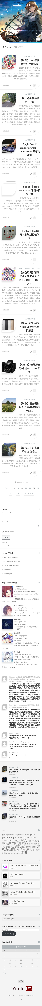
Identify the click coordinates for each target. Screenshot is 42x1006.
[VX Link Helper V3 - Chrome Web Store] (5, 869)
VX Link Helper (17, 874)
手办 (12, 847)
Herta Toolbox (17, 901)
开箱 (3, 847)
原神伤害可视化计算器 (14, 843)
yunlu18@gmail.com (20, 589)
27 (21, 967)
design (17, 834)
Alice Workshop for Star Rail (23, 892)
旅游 (22, 846)
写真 (24, 840)
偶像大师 (17, 841)
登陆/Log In (8, 573)
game (32, 834)
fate (20, 834)
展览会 (36, 844)
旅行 (28, 847)
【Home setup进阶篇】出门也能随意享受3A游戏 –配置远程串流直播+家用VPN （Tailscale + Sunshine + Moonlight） (24, 783)
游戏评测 (10, 849)
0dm (25, 94)
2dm (25, 56)
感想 (8, 846)
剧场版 (29, 841)
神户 (34, 850)
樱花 (34, 847)
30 (18, 493)
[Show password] (38, 526)
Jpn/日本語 (36, 268)
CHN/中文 (31, 56)
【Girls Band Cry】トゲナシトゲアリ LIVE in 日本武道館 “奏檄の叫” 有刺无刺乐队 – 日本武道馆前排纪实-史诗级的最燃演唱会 (24, 806)
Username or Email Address (10, 513)
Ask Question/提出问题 (13, 561)
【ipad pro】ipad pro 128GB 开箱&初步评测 (29, 190)
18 (26, 488)
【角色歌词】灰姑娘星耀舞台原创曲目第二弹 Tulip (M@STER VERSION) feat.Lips (20, 645)
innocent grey (22, 837)
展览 (32, 844)
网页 (9, 853)
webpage (11, 841)
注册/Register (8, 569)
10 (18, 488)
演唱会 (25, 850)
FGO (23, 834)
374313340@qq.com (20, 636)
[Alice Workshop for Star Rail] (5, 895)
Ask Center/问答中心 (10, 557)
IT (30, 837)
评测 (23, 852)
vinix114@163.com (20, 622)
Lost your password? (8, 545)
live (32, 837)
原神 (38, 841)
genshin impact (9, 837)
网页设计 (13, 853)
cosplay (7, 834)
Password (5, 522)
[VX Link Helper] (5, 877)
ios (28, 837)
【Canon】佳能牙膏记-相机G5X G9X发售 (29, 368)
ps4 (34, 837)
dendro (12, 834)
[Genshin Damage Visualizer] (5, 886)
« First (5, 488)
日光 (31, 847)
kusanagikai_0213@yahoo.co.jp (24, 608)
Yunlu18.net (21, 5)
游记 (19, 849)
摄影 (17, 846)
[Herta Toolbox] (5, 904)
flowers (27, 834)
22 (11, 493)
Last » (30, 493)
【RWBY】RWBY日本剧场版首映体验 (29, 235)
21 (38, 488)
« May (4, 973)
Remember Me (9, 532)
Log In (6, 537)
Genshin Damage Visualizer (23, 883)
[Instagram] (21, 13)
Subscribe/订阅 (9, 934)
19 (30, 488)
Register (4, 542)
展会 (28, 844)
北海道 (34, 841)
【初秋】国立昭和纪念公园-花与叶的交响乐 (29, 407)
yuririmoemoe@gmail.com (22, 654)
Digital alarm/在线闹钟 (11, 565)
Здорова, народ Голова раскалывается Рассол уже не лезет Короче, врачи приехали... (22, 746)
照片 (29, 849)
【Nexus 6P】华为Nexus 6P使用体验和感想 (29, 327)
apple (3, 834)
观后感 (18, 853)
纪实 (5, 853)
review (5, 840)
